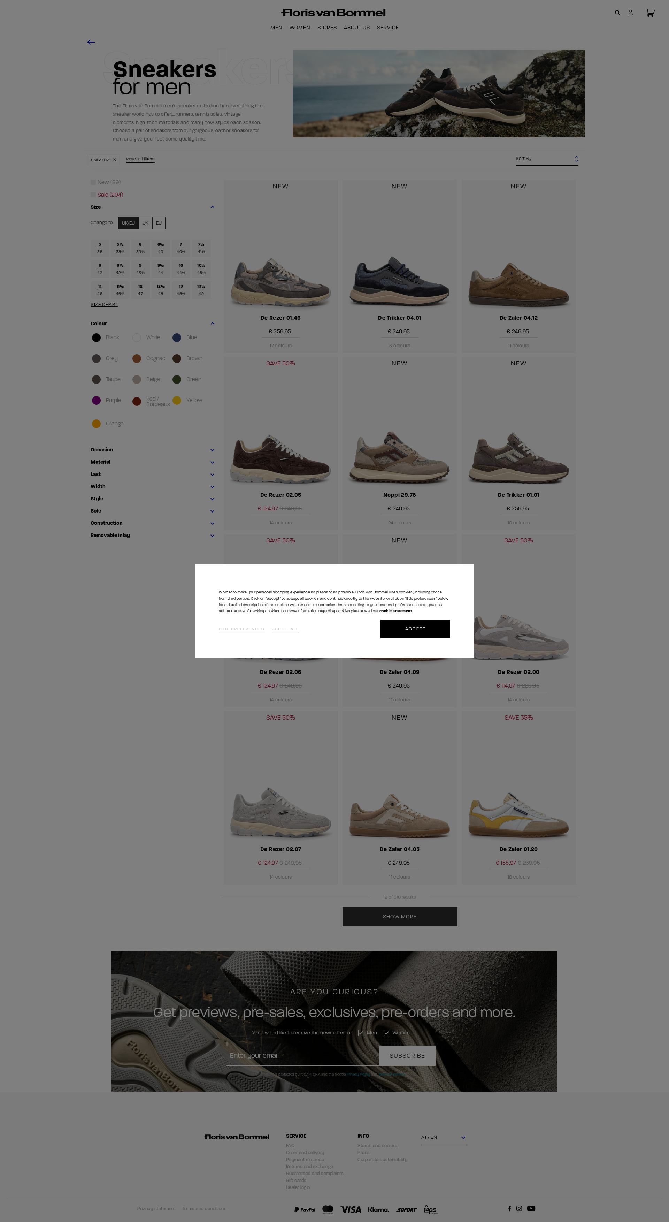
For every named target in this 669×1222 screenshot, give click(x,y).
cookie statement (395, 611)
